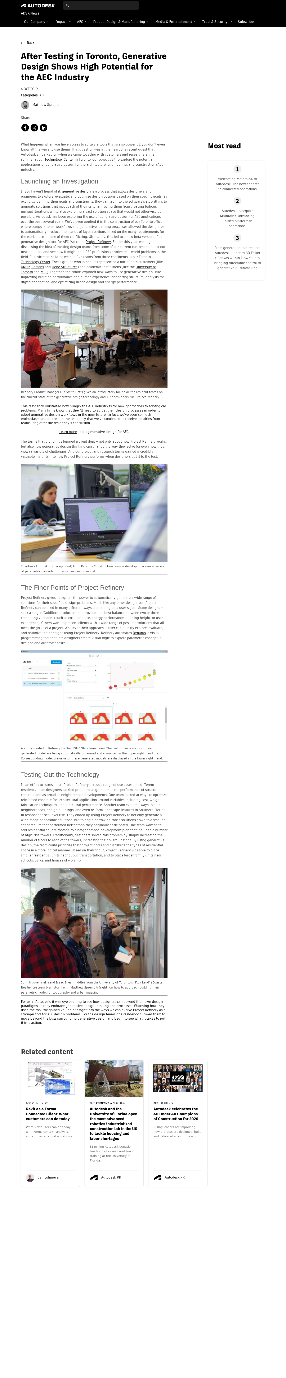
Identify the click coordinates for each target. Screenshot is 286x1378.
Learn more (68, 432)
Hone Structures (64, 267)
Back (30, 43)
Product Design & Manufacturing (119, 21)
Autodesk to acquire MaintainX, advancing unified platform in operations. (237, 218)
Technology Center (59, 159)
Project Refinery (98, 242)
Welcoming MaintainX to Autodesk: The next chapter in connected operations (237, 184)
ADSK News (30, 13)
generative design (76, 191)
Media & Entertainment (173, 21)
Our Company (34, 21)
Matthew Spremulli (47, 105)
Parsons (37, 267)
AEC (80, 21)
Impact (61, 21)
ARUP (25, 267)
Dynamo (139, 633)
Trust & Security (215, 21)
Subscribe (246, 21)
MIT (44, 272)
